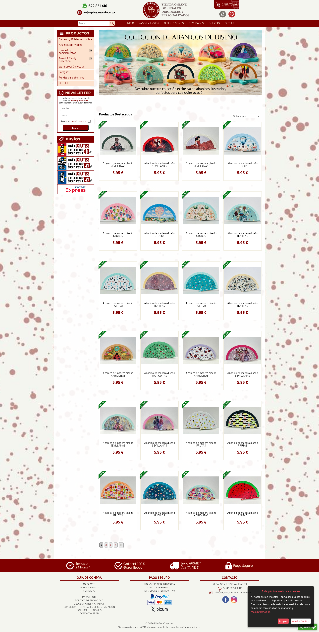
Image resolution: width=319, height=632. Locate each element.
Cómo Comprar (89, 613)
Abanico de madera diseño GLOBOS (242, 165)
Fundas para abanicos (71, 77)
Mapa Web (89, 584)
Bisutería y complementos (67, 51)
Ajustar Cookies (301, 621)
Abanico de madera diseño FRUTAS (201, 444)
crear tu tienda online (168, 627)
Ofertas (214, 23)
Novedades (196, 23)
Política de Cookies (89, 610)
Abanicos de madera (70, 45)
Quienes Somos (174, 23)
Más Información (260, 611)
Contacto (89, 591)
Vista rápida (118, 140)
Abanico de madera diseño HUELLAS (242, 234)
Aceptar (283, 621)
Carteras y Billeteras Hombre (75, 39)
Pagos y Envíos (149, 23)
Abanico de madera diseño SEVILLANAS (118, 165)
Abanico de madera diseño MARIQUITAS (118, 374)
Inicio (130, 23)
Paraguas (64, 72)
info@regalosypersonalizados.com (232, 592)
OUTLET (229, 23)
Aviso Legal (89, 597)
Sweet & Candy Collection (67, 60)
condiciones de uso (79, 121)
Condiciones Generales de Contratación (89, 607)
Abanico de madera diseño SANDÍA (242, 514)
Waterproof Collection (72, 66)
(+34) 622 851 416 (232, 588)
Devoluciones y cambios (89, 604)
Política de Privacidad (89, 600)
